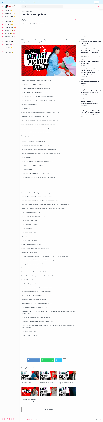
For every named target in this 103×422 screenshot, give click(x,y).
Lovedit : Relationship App (29, 419)
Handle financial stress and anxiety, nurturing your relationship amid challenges (89, 101)
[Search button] (23, 6)
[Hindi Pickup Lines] (95, 49)
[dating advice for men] (93, 89)
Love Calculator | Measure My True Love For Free (91, 42)
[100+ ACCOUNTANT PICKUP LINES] (67, 375)
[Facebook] (2, 419)
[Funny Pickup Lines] (86, 49)
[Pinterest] (14, 419)
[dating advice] (85, 89)
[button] (99, 6)
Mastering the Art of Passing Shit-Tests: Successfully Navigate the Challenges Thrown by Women (91, 112)
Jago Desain (53, 419)
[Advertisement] (50, 31)
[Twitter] (7, 419)
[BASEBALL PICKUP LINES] (49, 375)
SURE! (96, 2)
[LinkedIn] (11, 419)
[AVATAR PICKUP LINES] (67, 391)
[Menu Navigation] (2, 6)
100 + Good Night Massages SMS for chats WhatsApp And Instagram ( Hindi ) (90, 72)
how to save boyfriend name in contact (90, 82)
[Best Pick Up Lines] (30, 375)
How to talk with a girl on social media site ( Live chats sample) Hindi (90, 52)
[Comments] (99, 45)
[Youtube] (9, 419)
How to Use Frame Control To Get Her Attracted (90, 62)
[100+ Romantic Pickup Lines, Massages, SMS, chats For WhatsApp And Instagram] (30, 391)
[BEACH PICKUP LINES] (49, 391)
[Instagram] (5, 419)
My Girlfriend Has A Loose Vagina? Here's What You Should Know (91, 91)
